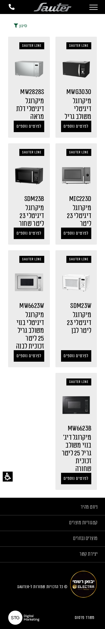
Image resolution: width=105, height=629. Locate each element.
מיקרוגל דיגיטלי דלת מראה (30, 109)
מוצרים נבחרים (85, 538)
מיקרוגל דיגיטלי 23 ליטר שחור (31, 216)
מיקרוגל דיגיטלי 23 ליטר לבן (79, 323)
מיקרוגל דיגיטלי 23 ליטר (79, 216)
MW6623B (79, 428)
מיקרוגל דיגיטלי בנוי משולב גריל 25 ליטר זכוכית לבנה (30, 330)
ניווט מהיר (89, 507)
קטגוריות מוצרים (83, 523)
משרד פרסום (84, 617)
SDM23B (34, 199)
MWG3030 (78, 92)
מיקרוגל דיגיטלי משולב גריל (78, 109)
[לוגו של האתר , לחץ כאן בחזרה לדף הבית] (52, 7)
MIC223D (80, 199)
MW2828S (32, 92)
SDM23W (80, 305)
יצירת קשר (89, 554)
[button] (8, 476)
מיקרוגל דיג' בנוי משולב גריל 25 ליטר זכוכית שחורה (77, 453)
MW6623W (31, 305)
